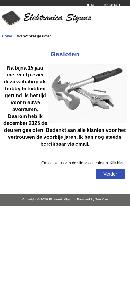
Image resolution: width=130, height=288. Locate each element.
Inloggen (111, 4)
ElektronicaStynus (62, 199)
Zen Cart (101, 199)
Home (88, 4)
